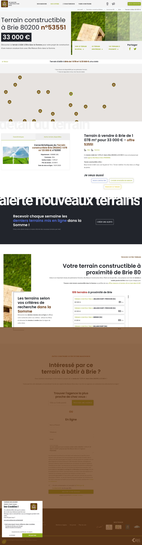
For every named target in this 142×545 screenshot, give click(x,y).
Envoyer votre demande (71, 492)
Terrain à (95, 299)
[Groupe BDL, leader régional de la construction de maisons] (136, 540)
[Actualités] (113, 4)
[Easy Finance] (99, 527)
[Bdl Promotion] (118, 527)
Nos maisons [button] (42, 4)
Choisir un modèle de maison (121, 180)
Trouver (82, 402)
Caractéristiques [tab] (18, 137)
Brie (119, 9)
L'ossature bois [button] (69, 4)
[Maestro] (136, 527)
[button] (107, 4)
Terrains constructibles (94, 9)
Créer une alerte (104, 222)
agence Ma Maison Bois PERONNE (99, 158)
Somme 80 (110, 9)
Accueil (80, 9)
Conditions (80, 495)
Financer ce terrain (112, 187)
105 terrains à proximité (114, 48)
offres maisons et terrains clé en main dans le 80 (124, 283)
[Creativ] (109, 527)
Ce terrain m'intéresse (96, 48)
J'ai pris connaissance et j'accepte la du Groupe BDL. (68, 487)
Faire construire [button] (85, 4)
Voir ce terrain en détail (81, 48)
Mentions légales (61, 525)
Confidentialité (74, 495)
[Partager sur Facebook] (130, 49)
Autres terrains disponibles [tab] (52, 137)
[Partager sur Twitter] (135, 49)
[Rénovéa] (127, 527)
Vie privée (73, 525)
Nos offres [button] (55, 4)
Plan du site (82, 525)
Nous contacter (134, 4)
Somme (96, 150)
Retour (6, 61)
